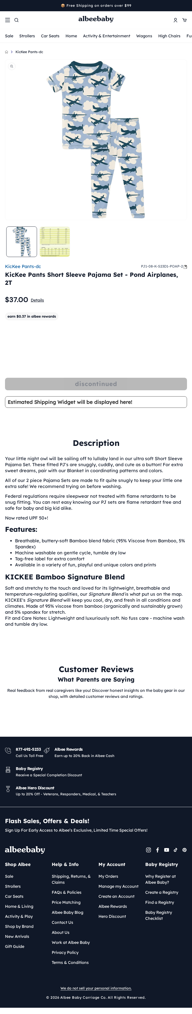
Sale (9, 35)
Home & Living (19, 906)
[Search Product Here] (16, 20)
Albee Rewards (112, 906)
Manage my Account (118, 886)
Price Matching (66, 902)
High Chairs (169, 35)
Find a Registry (159, 902)
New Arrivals (17, 936)
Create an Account (116, 896)
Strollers (27, 35)
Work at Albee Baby (71, 942)
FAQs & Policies (67, 892)
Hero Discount (112, 916)
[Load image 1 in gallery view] (21, 241)
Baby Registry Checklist (158, 915)
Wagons (144, 35)
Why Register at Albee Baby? (160, 879)
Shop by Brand (19, 926)
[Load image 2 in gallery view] (55, 241)
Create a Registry (161, 892)
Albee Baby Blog (67, 912)
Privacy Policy (65, 952)
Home (71, 35)
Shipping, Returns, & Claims (71, 879)
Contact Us (62, 922)
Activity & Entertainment (106, 35)
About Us (61, 932)
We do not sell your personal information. (96, 988)
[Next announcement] (185, 5)
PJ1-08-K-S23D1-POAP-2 (162, 266)
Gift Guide (14, 946)
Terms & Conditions (70, 962)
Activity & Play (19, 916)
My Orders (108, 876)
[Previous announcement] (6, 5)
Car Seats (50, 35)
